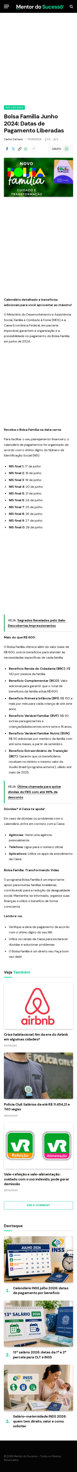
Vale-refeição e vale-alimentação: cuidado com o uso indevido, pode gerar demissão (36, 1179)
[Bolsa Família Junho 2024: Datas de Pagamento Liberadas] (38, 177)
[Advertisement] (38, 58)
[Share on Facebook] (7, 149)
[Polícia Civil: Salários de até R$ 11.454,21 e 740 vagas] (38, 1076)
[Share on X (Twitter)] (13, 149)
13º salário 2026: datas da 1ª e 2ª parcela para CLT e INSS (39, 1354)
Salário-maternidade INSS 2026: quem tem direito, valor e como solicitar (39, 1421)
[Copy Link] (20, 149)
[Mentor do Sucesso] (39, 6)
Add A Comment (38, 1205)
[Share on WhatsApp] (26, 149)
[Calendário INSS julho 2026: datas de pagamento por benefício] (38, 1259)
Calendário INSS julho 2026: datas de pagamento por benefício (40, 1290)
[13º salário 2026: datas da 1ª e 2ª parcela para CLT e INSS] (38, 1324)
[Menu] (6, 6)
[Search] (71, 6)
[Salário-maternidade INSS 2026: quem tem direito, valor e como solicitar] (38, 1388)
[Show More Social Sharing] (33, 149)
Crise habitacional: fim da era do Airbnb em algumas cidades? (36, 1037)
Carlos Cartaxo (13, 139)
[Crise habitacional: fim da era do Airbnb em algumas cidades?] (38, 1006)
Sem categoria (14, 107)
